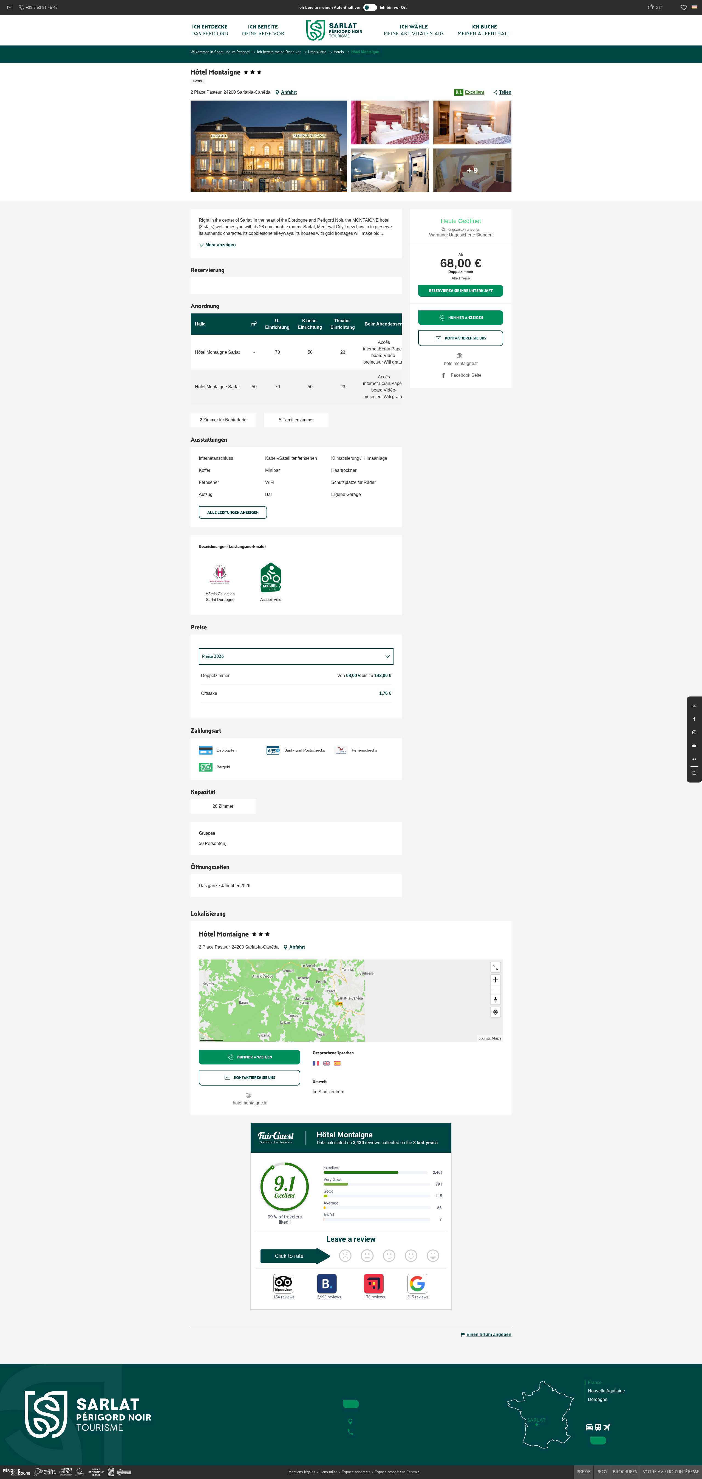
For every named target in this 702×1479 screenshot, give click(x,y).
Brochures (625, 1472)
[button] (695, 6)
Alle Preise (461, 278)
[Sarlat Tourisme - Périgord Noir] (334, 30)
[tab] (290, 656)
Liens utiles (328, 1472)
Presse (584, 1472)
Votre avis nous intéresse (671, 1472)
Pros (601, 1472)
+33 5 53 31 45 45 (42, 7)
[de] (695, 6)
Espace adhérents (356, 1472)
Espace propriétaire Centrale (397, 1472)
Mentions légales (301, 1472)
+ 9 (472, 170)
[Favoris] (684, 7)
